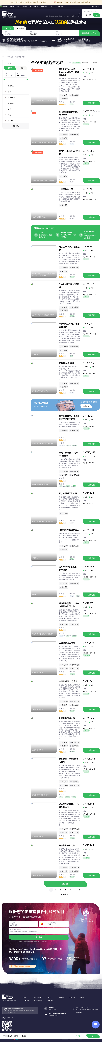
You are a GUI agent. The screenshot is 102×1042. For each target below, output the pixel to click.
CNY (96, 7)
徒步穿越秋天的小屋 (68, 494)
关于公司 (72, 997)
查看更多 (44, 2)
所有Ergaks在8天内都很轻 (69, 152)
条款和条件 (35, 942)
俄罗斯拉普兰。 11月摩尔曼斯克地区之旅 (69, 605)
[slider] (4, 79)
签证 (18, 7)
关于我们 (24, 7)
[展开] (5, 86)
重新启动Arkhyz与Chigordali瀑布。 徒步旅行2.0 (69, 72)
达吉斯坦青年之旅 (67, 846)
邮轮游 (21, 28)
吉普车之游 (75, 475)
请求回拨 (79, 1013)
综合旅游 (65, 95)
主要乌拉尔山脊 (66, 189)
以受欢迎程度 (76, 62)
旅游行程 (5, 7)
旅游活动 (32, 31)
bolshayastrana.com (26, 966)
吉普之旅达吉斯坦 (67, 643)
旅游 (24, 997)
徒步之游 (75, 95)
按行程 (9, 68)
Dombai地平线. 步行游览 (69, 285)
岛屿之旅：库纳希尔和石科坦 (69, 760)
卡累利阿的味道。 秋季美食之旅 (69, 325)
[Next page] (85, 890)
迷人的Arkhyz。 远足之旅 (69, 248)
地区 (6, 31)
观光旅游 (65, 98)
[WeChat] (4, 1017)
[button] (42, 924)
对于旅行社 (43, 7)
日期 (57, 31)
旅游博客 (61, 997)
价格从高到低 (95, 62)
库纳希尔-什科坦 (66, 363)
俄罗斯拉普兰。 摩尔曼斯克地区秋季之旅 (69, 417)
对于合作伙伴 (38, 1000)
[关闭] (5, 63)
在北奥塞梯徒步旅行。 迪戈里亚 (69, 113)
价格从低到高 (85, 62)
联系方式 (52, 7)
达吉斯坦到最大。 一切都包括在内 (69, 805)
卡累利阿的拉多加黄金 (69, 530)
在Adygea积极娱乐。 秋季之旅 (68, 568)
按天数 (21, 68)
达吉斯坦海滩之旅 (67, 718)
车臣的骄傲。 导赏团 (68, 682)
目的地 (12, 7)
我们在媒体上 (34, 7)
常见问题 (60, 7)
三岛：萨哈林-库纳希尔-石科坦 (68, 454)
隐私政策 (44, 942)
